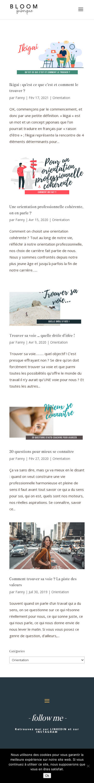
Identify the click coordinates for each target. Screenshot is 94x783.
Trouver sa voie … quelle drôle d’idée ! (42, 336)
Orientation (61, 97)
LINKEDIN (58, 729)
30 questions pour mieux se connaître (41, 452)
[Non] (88, 766)
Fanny (20, 97)
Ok (47, 775)
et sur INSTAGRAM (57, 730)
